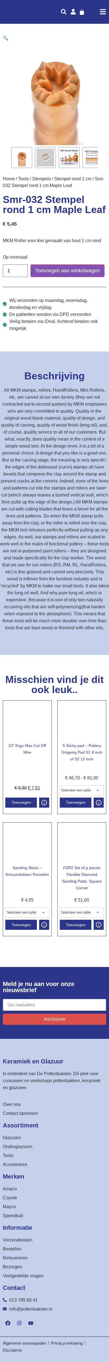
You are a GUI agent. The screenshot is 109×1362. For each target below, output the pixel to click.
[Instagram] (19, 1323)
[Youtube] (31, 1323)
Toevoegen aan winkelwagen (67, 270)
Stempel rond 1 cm (72, 178)
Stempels (41, 178)
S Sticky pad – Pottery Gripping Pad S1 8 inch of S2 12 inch (81, 752)
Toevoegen (21, 802)
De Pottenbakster (54, 1073)
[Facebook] (8, 1323)
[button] (5, 38)
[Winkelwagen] (82, 12)
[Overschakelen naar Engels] (94, 12)
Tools (23, 178)
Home (9, 178)
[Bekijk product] (44, 803)
